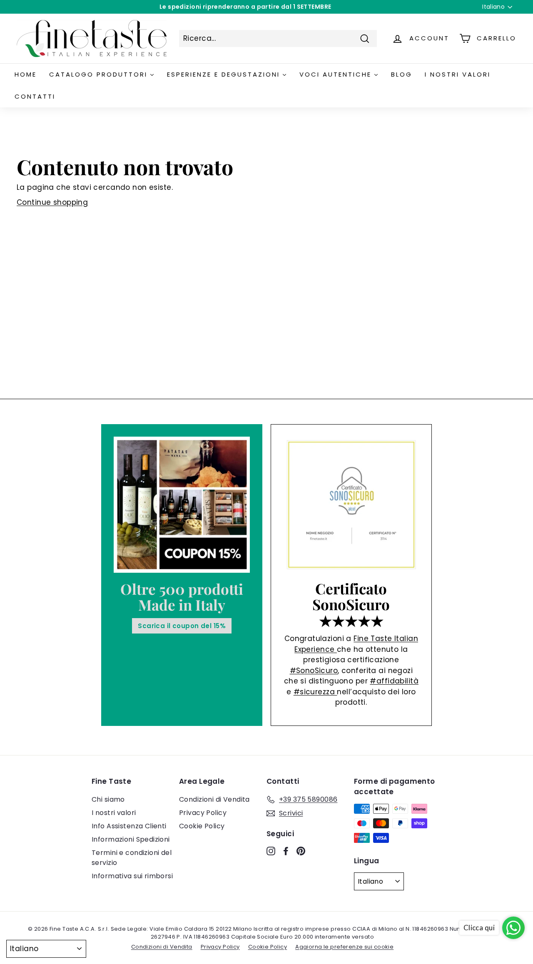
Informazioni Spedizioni (131, 839)
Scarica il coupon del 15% (182, 625)
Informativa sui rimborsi (132, 876)
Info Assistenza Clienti (129, 826)
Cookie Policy (202, 826)
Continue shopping (52, 202)
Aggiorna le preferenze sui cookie (344, 947)
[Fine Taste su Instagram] (270, 851)
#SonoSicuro (314, 671)
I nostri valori (114, 812)
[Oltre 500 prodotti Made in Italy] (182, 505)
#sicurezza (315, 692)
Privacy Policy (203, 812)
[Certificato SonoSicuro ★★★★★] (351, 504)
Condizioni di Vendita (214, 799)
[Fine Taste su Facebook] (285, 851)
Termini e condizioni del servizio (132, 857)
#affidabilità (394, 681)
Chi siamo (108, 799)
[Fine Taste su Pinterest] (300, 851)
